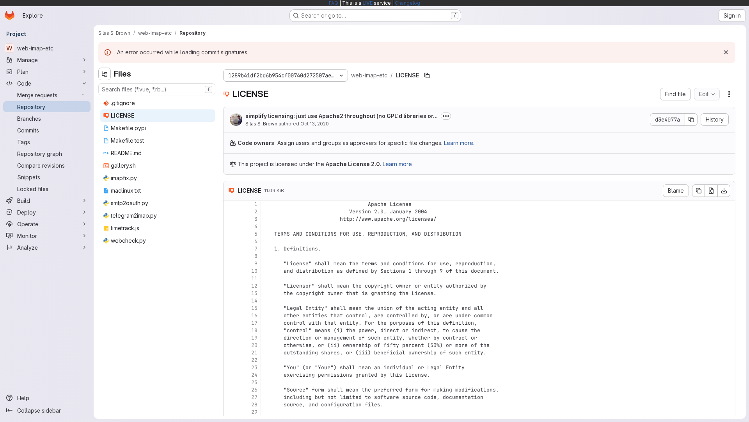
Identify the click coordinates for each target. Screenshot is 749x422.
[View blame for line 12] (230, 286)
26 (254, 389)
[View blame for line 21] (230, 352)
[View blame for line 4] (230, 226)
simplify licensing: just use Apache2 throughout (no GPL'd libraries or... (341, 116)
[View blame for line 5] (230, 234)
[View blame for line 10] (230, 271)
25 (254, 382)
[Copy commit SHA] (691, 119)
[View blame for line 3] (230, 219)
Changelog (407, 3)
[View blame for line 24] (230, 375)
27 (254, 397)
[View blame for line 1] (230, 204)
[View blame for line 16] (230, 315)
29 (254, 412)
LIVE (367, 3)
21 (254, 352)
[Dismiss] (726, 52)
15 (254, 308)
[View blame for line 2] (230, 211)
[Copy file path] (427, 75)
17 (254, 323)
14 (254, 300)
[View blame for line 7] (230, 248)
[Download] (724, 190)
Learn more (397, 164)
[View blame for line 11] (230, 278)
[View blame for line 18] (230, 330)
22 (254, 360)
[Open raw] (711, 190)
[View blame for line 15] (230, 308)
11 (254, 278)
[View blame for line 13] (230, 293)
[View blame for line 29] (230, 412)
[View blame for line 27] (230, 397)
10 (254, 271)
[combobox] (156, 89)
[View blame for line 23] (230, 367)
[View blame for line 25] (230, 382)
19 (254, 337)
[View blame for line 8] (230, 256)
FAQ (333, 3)
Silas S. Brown (261, 124)
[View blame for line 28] (230, 404)
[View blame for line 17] (230, 323)
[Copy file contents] (698, 190)
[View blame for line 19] (230, 338)
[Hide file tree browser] (104, 74)
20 (254, 345)
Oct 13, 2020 (314, 124)
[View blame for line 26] (230, 389)
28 (254, 404)
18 (254, 330)
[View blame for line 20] (230, 345)
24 (254, 375)
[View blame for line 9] (230, 263)
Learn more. (459, 142)
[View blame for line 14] (230, 300)
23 (254, 367)
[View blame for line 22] (230, 360)
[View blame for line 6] (230, 241)
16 (254, 315)
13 (254, 293)
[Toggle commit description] (446, 116)
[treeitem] (157, 103)
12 (254, 286)
